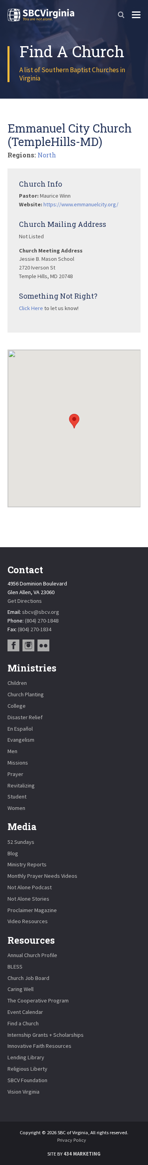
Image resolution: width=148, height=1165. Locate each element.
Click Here (31, 308)
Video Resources (27, 921)
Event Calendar (25, 1011)
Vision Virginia (23, 1091)
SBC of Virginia (40, 15)
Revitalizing (21, 785)
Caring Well (20, 989)
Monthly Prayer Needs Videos (42, 875)
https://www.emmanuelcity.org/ (80, 204)
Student (16, 796)
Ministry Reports (27, 864)
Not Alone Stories (28, 898)
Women (16, 808)
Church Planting (25, 694)
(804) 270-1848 (41, 620)
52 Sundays (20, 841)
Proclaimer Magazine (32, 910)
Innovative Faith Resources (39, 1045)
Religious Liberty (27, 1068)
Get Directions (24, 600)
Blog (12, 853)
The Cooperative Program (38, 1000)
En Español (20, 728)
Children (17, 682)
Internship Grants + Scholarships (45, 1034)
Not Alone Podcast (29, 887)
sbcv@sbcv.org (40, 611)
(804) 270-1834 (34, 629)
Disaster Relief (25, 717)
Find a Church (23, 1023)
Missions (17, 762)
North (46, 155)
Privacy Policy (71, 1140)
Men (12, 751)
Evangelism (20, 739)
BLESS (14, 966)
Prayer (15, 774)
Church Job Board (28, 978)
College (16, 705)
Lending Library (25, 1057)
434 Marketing (82, 1154)
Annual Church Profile (32, 955)
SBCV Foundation (27, 1080)
